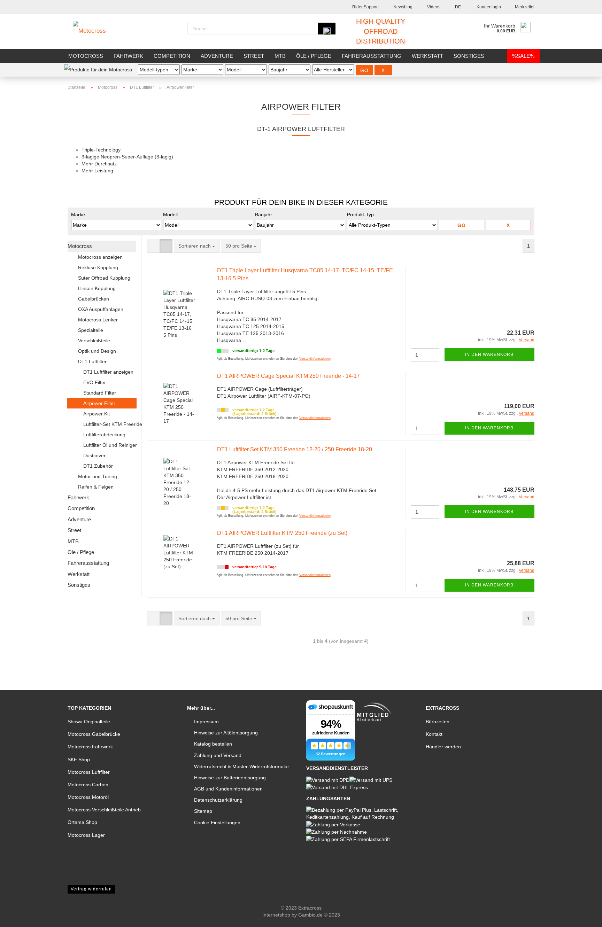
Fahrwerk (128, 56)
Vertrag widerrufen (91, 889)
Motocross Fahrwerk (90, 746)
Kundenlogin (487, 7)
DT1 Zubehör (98, 466)
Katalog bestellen (213, 744)
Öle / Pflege (313, 56)
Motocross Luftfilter (89, 772)
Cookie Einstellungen (217, 822)
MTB (280, 56)
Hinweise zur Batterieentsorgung (230, 777)
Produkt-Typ (360, 214)
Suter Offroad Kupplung (104, 278)
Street (254, 56)
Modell (170, 214)
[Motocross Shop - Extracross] (95, 31)
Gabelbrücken (93, 299)
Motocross (85, 56)
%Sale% (523, 56)
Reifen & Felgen (96, 487)
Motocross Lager (86, 835)
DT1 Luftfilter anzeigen (108, 372)
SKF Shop (79, 759)
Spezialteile (90, 330)
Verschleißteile (94, 340)
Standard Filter (99, 393)
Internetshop (276, 915)
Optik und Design (97, 351)
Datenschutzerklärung (218, 800)
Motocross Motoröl (88, 797)
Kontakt (434, 734)
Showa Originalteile (89, 721)
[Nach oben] (582, 916)
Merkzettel (523, 7)
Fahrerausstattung (371, 56)
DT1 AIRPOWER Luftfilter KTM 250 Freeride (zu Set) (282, 533)
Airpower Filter (99, 403)
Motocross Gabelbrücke (94, 734)
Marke (78, 214)
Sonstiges (469, 56)
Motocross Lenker (98, 319)
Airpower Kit (96, 413)
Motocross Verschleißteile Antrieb (104, 809)
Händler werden (443, 746)
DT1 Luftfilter (92, 361)
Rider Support (365, 7)
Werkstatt (427, 56)
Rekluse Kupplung (98, 267)
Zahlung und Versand (217, 755)
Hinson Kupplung (97, 288)
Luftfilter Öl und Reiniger (109, 445)
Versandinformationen (315, 358)
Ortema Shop (82, 822)
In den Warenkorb (489, 354)
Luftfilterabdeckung (104, 434)
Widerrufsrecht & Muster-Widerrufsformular (241, 766)
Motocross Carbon (88, 784)
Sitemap (203, 811)
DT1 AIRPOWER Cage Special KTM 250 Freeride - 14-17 (288, 376)
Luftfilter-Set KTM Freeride (109, 424)
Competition (172, 56)
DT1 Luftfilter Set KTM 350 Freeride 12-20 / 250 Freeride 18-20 (294, 449)
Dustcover (94, 455)
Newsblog (402, 7)
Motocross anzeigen (100, 257)
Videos (433, 7)
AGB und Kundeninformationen (228, 789)
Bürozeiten (437, 721)
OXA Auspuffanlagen (100, 309)
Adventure (217, 56)
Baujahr (263, 214)
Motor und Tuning (97, 476)
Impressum (206, 721)
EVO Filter (94, 382)
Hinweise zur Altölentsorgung (226, 732)
